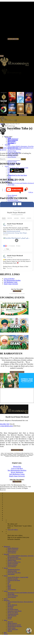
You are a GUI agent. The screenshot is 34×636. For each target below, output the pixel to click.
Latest (9, 138)
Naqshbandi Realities (14, 569)
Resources (7, 600)
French (9, 618)
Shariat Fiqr (17, 466)
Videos (6, 598)
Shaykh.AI (11, 606)
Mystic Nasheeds (12, 195)
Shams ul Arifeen (12, 565)
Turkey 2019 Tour (13, 629)
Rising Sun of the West (14, 572)
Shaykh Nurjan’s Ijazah (14, 624)
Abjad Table (11, 184)
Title (9, 144)
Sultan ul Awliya (12, 623)
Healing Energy (12, 551)
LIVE (2, 56)
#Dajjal (25, 233)
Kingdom (6, 554)
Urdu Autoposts (12, 615)
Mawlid (10, 631)
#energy (17, 233)
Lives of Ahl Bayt (9, 278)
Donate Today (12, 115)
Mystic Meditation (17, 472)
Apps (9, 603)
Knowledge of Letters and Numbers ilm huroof (21, 183)
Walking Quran (12, 151)
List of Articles (12, 157)
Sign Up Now (17, 291)
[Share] (19, 204)
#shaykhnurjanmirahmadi (13, 231)
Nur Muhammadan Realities (12, 280)
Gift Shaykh (23, 115)
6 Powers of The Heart (14, 580)
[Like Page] (14, 204)
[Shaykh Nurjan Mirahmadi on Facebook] (17, 207)
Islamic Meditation (13, 138)
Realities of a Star (13, 578)
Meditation (7, 546)
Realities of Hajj (12, 161)
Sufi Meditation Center (10, 282)
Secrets (6, 568)
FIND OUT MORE (17, 450)
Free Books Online (13, 200)
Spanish (10, 617)
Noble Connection (13, 549)
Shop (5, 632)
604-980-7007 (5, 424)
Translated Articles (13, 614)
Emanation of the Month (14, 201)
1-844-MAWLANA (6, 426)
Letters (6, 591)
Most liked (11, 143)
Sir (8, 174)
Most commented (13, 139)
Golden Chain (11, 628)
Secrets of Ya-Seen (13, 563)
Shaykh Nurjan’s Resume (15, 626)
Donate (6, 634)
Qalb (9, 581)
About (5, 620)
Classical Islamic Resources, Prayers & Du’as (20, 601)
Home (1, 123)
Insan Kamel (11, 574)
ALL (1, 148)
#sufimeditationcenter (9, 233)
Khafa (9, 177)
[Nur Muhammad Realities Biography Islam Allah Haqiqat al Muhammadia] (17, 71)
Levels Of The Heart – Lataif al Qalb (18, 577)
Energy (7, 166)
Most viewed (11, 141)
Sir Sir (9, 585)
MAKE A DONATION (17, 372)
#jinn (21, 233)
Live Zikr (10, 608)
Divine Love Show (13, 612)
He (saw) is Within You (14, 562)
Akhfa (9, 588)
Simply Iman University (11, 284)
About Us (10, 621)
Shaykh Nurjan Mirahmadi (16, 212)
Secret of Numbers (13, 595)
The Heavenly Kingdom (14, 149)
